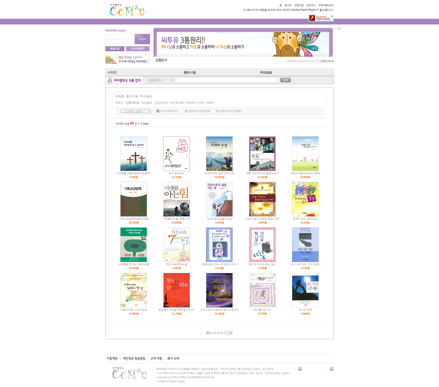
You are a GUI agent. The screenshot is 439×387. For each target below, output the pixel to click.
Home (290, 61)
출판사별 (190, 72)
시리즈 (112, 72)
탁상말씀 (266, 72)
